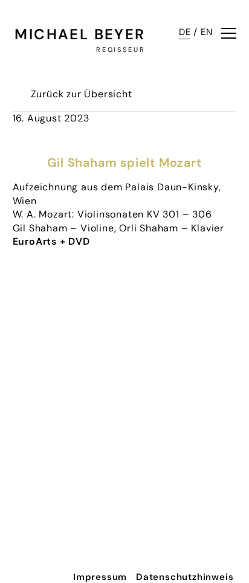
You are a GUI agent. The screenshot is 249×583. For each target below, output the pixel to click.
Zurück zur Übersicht (81, 94)
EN (207, 32)
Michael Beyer (80, 34)
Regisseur (121, 49)
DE (185, 32)
